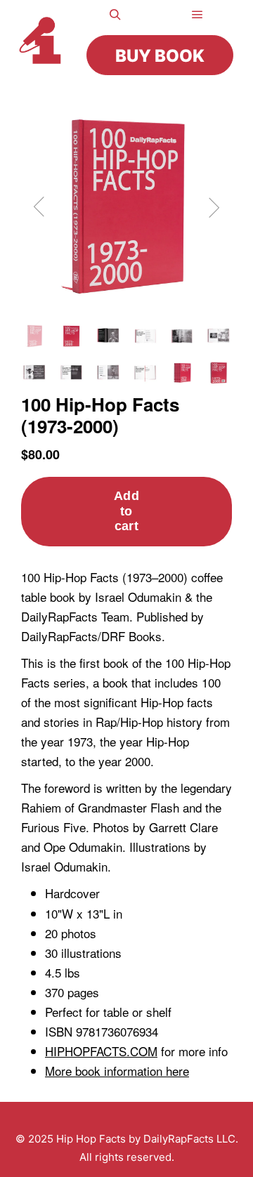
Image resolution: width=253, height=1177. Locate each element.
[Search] (115, 15)
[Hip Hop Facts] (44, 40)
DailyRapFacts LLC (189, 1138)
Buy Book (160, 56)
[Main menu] (197, 15)
